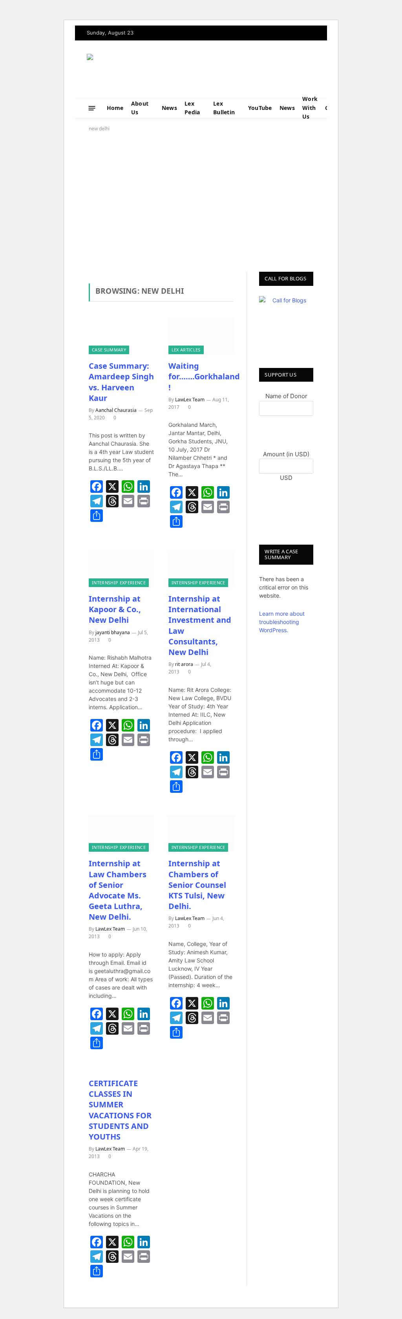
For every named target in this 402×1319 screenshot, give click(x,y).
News (169, 108)
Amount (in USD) (286, 454)
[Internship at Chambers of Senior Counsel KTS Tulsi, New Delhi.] (201, 833)
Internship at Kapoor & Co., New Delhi (115, 609)
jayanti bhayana (112, 632)
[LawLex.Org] (136, 69)
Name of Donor (286, 396)
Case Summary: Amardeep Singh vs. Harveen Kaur (121, 381)
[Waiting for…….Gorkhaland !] (201, 335)
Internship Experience (119, 582)
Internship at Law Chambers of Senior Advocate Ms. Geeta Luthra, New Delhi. (117, 890)
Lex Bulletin (224, 108)
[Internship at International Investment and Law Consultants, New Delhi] (201, 568)
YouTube (260, 108)
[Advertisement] (201, 200)
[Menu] (92, 107)
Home (115, 108)
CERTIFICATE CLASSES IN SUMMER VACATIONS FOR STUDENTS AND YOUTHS (120, 1110)
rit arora (184, 664)
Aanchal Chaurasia (116, 410)
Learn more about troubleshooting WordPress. (282, 621)
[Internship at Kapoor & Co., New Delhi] (121, 568)
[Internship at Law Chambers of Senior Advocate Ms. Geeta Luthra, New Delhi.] (121, 833)
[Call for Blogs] (286, 323)
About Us (139, 108)
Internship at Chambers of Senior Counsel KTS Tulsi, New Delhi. (197, 884)
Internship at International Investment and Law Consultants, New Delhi (199, 625)
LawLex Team (190, 399)
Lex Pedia (192, 108)
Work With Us (310, 108)
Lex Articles (186, 350)
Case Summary (109, 350)
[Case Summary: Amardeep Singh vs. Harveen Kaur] (121, 335)
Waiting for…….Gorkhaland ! (201, 376)
